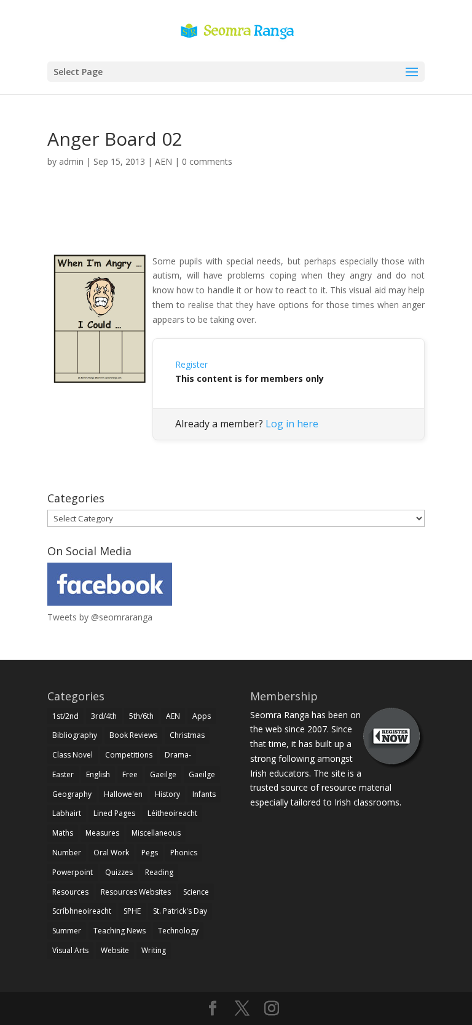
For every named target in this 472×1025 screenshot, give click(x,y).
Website (115, 950)
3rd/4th (104, 716)
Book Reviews (133, 735)
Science (196, 892)
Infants (204, 794)
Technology (178, 930)
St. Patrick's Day (180, 911)
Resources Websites (136, 892)
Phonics (183, 852)
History (167, 794)
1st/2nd (65, 716)
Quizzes (119, 872)
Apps (201, 716)
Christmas (187, 735)
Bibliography (74, 735)
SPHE (132, 911)
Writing (153, 950)
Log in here (292, 423)
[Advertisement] (236, 225)
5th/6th (141, 716)
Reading (159, 872)
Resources (70, 892)
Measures (102, 833)
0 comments (207, 161)
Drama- (178, 755)
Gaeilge (163, 774)
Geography (72, 794)
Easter (63, 774)
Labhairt (66, 813)
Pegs (149, 852)
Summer (66, 930)
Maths (62, 833)
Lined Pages (114, 813)
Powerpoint (72, 872)
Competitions (128, 755)
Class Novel (72, 755)
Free (130, 774)
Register (191, 364)
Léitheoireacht (172, 813)
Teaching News (119, 930)
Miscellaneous (156, 833)
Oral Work (111, 852)
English (98, 774)
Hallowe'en (123, 794)
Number (66, 852)
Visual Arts (70, 950)
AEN (163, 161)
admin (71, 161)
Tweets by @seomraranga (99, 617)
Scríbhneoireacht (81, 911)
